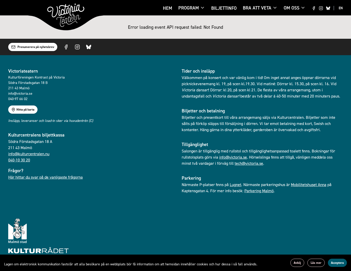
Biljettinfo (224, 8)
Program (188, 8)
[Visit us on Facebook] (314, 8)
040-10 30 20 (19, 159)
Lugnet (235, 184)
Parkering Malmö (259, 190)
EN (341, 8)
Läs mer (316, 263)
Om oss (291, 8)
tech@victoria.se (249, 163)
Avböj (297, 263)
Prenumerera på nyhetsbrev (35, 47)
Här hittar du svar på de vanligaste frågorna (45, 177)
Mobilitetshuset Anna (308, 184)
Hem (167, 8)
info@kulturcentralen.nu (28, 153)
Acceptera (337, 263)
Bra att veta (257, 8)
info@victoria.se (233, 157)
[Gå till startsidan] (65, 15)
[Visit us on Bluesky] (328, 8)
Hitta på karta (25, 110)
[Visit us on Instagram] (321, 8)
